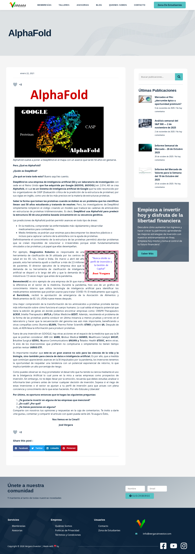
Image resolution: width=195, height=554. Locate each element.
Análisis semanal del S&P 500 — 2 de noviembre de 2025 (166, 124)
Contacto (139, 5)
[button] (21, 448)
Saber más (147, 253)
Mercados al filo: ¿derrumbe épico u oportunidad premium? (168, 101)
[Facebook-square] (163, 545)
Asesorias (83, 5)
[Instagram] (183, 545)
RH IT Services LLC (68, 546)
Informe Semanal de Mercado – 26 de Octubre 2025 (169, 149)
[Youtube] (173, 545)
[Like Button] (15, 84)
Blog (99, 5)
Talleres (64, 5)
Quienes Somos (118, 5)
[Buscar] (179, 76)
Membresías (44, 5)
